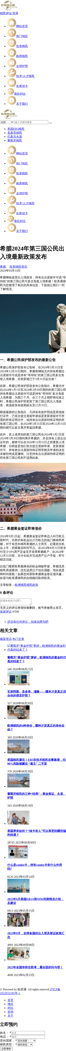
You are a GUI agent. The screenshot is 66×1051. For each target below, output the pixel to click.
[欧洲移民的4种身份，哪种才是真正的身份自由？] (18, 718)
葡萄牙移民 (14, 140)
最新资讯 (6, 639)
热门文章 (18, 639)
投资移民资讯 (18, 266)
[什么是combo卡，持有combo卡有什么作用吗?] (18, 857)
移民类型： (8, 1044)
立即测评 (6, 1048)
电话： (5, 1036)
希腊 (3, 266)
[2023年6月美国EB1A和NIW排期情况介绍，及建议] (18, 891)
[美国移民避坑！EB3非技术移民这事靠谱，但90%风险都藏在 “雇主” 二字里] (18, 752)
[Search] (50, 123)
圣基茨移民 (14, 132)
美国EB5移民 (15, 128)
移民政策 (32, 584)
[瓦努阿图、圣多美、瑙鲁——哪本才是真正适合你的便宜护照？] (18, 684)
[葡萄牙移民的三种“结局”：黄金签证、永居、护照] (18, 786)
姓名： (5, 1032)
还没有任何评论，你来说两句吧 (27, 621)
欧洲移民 (20, 584)
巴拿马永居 (14, 136)
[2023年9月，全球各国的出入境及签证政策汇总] (18, 925)
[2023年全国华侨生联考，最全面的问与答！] (18, 959)
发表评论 (6, 611)
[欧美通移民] (9, 9)
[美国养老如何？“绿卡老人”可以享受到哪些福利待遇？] (18, 823)
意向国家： (8, 1040)
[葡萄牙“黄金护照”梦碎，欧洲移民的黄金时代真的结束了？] (36, 649)
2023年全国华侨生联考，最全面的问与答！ (35, 967)
